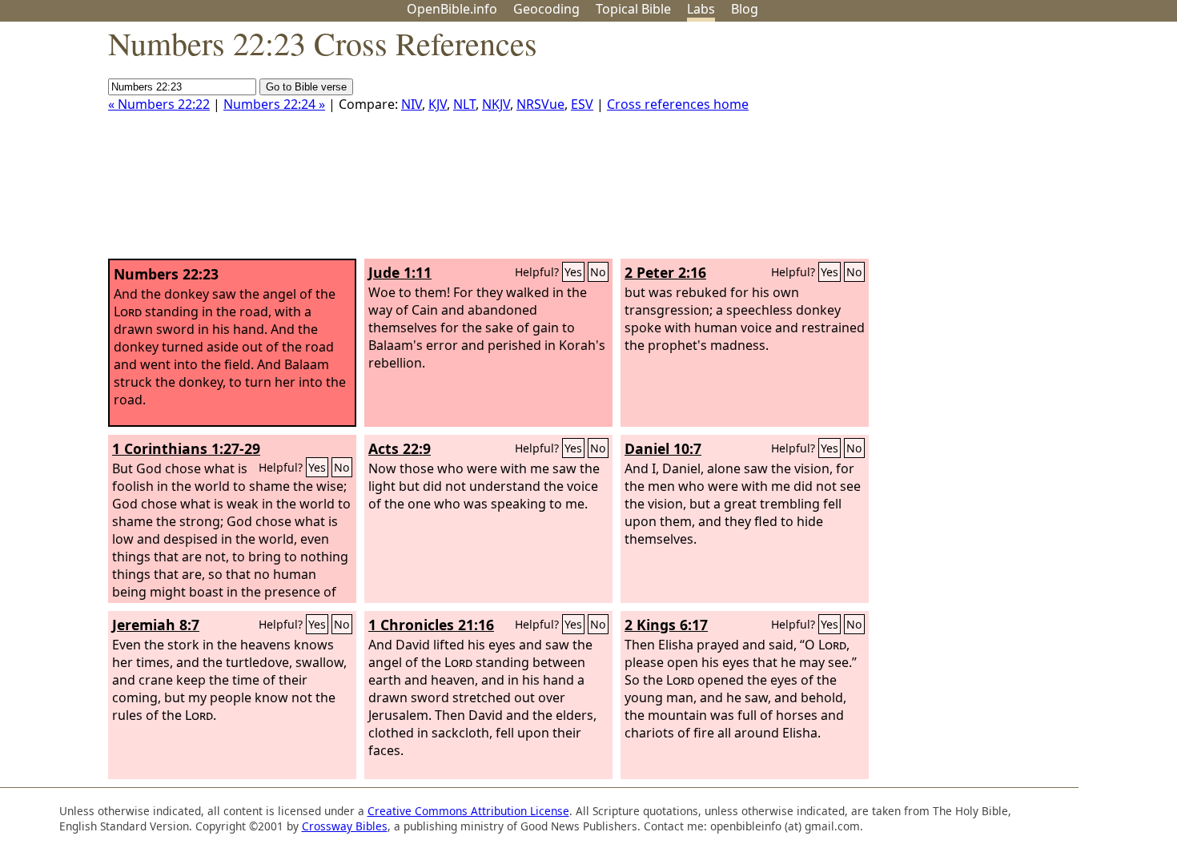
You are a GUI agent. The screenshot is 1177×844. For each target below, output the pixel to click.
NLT (464, 104)
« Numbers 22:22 (159, 104)
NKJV (496, 104)
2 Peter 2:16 (665, 272)
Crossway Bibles (345, 826)
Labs (701, 9)
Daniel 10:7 (663, 448)
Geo (546, 9)
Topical (633, 9)
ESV (582, 104)
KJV (437, 104)
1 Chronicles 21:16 (431, 624)
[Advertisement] (1015, 146)
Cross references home (678, 104)
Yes (573, 271)
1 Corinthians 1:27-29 (186, 448)
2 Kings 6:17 (666, 624)
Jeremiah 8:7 (155, 624)
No (598, 271)
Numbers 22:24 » (274, 104)
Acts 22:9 (399, 448)
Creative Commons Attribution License (468, 810)
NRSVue (540, 104)
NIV (411, 104)
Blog (744, 9)
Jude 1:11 (400, 272)
